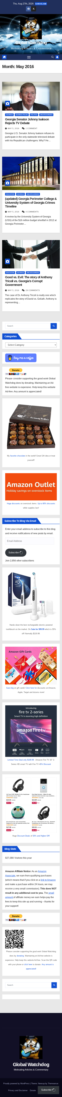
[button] (52, 57)
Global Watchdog (31, 42)
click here (28, 964)
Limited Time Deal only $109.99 (20, 760)
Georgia (9, 114)
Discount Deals (23, 836)
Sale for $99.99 (38, 629)
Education (10, 194)
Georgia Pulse (22, 114)
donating (20, 956)
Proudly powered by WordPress (16, 1083)
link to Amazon (48, 880)
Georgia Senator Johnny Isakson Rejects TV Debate (27, 121)
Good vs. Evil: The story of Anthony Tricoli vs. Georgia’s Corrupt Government (28, 281)
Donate (33, 1090)
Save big (10, 688)
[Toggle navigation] (29, 57)
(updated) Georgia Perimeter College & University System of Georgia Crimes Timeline (31, 202)
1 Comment (31, 128)
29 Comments (33, 290)
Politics (34, 114)
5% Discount (45, 764)
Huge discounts (13, 503)
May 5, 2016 (14, 128)
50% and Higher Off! (41, 836)
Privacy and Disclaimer (18, 1090)
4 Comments (32, 212)
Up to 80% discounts (46, 503)
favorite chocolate (17, 456)
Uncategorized (46, 114)
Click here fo (31, 688)
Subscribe (14, 552)
